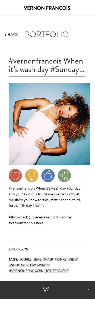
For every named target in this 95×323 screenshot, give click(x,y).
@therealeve (39, 217)
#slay (46, 200)
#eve (40, 223)
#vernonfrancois (22, 189)
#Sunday (73, 189)
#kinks (28, 194)
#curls (42, 194)
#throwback (18, 217)
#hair (37, 206)
